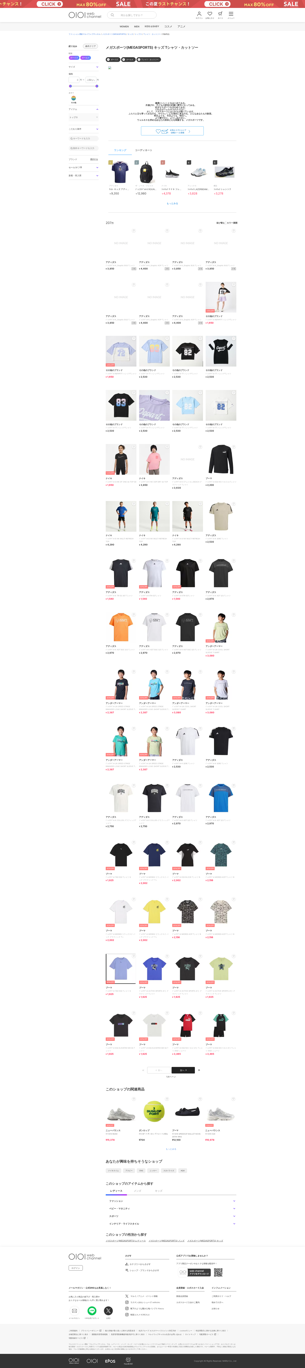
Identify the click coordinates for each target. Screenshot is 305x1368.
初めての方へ (217, 1302)
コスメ (168, 26)
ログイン (75, 1268)
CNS (141, 1170)
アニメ (181, 26)
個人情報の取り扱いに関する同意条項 (120, 1331)
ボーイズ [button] (74, 57)
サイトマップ (190, 1334)
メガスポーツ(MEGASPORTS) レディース (126, 1240)
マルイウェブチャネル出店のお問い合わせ (165, 1334)
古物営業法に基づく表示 (78, 1334)
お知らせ (215, 1308)
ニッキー (153, 1170)
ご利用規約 (73, 1331)
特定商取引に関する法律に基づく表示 (211, 1331)
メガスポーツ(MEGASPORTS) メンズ (166, 1240)
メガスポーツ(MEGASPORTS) (114, 34)
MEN (136, 26)
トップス (138, 34)
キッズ (130, 34)
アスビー (129, 1170)
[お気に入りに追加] (134, 1098)
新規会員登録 (182, 1296)
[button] (84, 67)
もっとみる (172, 203)
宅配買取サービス (206, 1334)
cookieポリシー (186, 1331)
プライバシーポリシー (90, 1331)
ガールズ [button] (85, 57)
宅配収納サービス (76, 1338)
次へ (182, 1070)
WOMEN (124, 26)
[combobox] (132, 15)
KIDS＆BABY (152, 26)
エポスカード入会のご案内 (188, 1302)
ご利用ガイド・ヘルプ (221, 1296)
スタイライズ (168, 1170)
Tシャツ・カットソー (152, 34)
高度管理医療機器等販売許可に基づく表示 (128, 1334)
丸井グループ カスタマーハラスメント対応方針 (157, 1331)
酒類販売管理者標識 (99, 1334)
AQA (183, 1170)
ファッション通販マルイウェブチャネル (84, 34)
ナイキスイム (113, 1170)
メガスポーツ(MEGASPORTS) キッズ (205, 1240)
